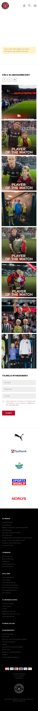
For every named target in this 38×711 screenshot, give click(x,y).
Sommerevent (7, 525)
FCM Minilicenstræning (10, 587)
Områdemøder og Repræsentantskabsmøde (17, 538)
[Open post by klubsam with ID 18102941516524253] (19, 280)
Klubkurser (6, 561)
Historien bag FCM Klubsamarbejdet (14, 639)
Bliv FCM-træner (8, 566)
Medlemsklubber (7, 634)
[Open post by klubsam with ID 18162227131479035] (19, 315)
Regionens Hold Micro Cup (11, 614)
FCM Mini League (8, 603)
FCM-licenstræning (8, 582)
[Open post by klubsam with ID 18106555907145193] (19, 244)
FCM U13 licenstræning (10, 585)
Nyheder (5, 654)
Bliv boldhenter (7, 535)
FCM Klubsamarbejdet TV (10, 657)
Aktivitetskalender (8, 616)
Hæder (4, 644)
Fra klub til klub (7, 545)
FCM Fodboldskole (8, 577)
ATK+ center (6, 580)
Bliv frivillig (6, 649)
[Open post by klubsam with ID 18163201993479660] (19, 137)
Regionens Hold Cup (9, 611)
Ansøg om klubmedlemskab (11, 543)
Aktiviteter (5, 636)
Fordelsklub (8, 623)
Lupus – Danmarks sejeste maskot (13, 540)
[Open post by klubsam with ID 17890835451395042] (19, 351)
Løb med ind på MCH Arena (11, 532)
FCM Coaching (7, 556)
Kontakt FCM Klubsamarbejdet (12, 647)
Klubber (6, 518)
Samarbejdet (8, 630)
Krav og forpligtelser (9, 642)
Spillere (6, 573)
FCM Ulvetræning (8, 564)
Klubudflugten (7, 530)
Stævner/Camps (9, 600)
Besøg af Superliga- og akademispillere (15, 527)
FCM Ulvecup (6, 606)
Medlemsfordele (7, 522)
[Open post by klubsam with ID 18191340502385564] (19, 173)
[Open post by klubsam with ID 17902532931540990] (19, 209)
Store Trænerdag (8, 559)
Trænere (6, 552)
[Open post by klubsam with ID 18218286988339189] (19, 102)
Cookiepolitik (19, 678)
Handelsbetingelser (19, 674)
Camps (4, 608)
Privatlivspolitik (19, 676)
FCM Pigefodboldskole (9, 590)
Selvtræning (6, 593)
